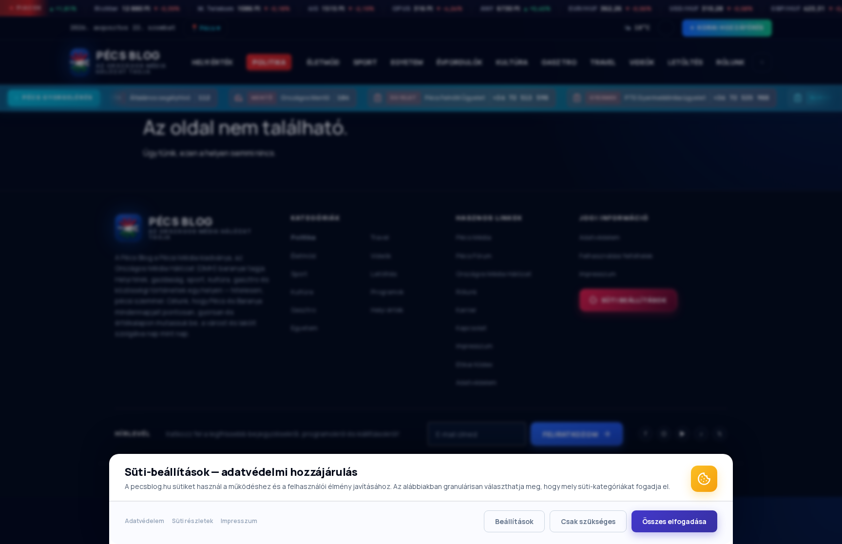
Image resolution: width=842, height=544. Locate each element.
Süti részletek (192, 521)
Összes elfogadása (674, 521)
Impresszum (239, 521)
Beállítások (514, 521)
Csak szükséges (588, 521)
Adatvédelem (144, 521)
